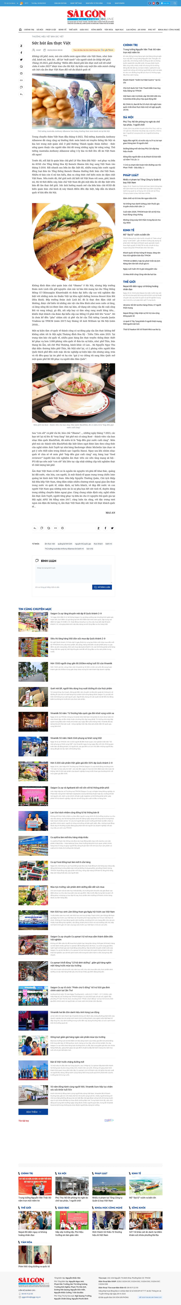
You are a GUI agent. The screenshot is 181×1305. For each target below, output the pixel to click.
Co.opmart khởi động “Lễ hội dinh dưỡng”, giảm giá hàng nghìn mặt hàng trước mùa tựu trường (80, 964)
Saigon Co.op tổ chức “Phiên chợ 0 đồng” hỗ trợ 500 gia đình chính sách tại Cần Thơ (80, 989)
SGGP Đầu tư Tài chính (94, 3)
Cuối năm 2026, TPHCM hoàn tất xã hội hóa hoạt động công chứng (141, 213)
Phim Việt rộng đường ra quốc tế (34, 1266)
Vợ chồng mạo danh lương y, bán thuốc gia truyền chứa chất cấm (141, 205)
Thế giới (73, 29)
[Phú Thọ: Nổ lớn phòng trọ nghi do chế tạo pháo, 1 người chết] (72, 1186)
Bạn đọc (119, 29)
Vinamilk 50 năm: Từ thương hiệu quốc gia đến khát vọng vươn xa (82, 713)
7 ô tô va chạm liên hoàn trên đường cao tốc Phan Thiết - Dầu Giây (142, 166)
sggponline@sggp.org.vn (31, 1297)
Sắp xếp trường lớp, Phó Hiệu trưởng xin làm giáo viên (69, 1233)
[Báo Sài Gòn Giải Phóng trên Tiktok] (157, 3)
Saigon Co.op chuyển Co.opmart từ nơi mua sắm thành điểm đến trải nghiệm (81, 938)
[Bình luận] (21, 87)
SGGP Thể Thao (76, 3)
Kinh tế (62, 29)
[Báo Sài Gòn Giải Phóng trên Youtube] (153, 3)
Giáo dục (84, 29)
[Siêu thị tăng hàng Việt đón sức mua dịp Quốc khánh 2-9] (33, 647)
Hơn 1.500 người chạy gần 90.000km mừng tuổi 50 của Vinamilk (81, 663)
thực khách (98, 544)
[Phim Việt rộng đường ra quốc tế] (35, 1254)
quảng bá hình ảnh (65, 544)
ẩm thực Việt (50, 544)
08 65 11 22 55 (27, 1294)
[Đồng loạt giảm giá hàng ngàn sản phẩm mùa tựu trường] (33, 1045)
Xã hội (40, 29)
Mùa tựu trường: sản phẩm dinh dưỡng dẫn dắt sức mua (77, 887)
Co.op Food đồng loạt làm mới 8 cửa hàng (70, 862)
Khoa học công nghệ (169, 29)
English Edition (60, 3)
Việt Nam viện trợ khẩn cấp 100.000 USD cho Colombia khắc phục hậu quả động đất (142, 97)
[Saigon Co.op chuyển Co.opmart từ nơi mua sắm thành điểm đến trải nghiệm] (33, 945)
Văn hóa (109, 29)
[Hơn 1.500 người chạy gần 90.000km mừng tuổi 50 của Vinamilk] (33, 672)
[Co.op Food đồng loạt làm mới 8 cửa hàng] (33, 870)
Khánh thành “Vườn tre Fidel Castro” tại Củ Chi (141, 81)
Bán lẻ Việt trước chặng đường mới (67, 1062)
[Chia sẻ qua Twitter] (21, 59)
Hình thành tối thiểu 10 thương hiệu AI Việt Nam (107, 1233)
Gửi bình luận (104, 587)
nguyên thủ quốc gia (83, 544)
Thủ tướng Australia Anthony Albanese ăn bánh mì (64, 549)
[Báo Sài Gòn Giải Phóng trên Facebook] (149, 3)
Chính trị (29, 29)
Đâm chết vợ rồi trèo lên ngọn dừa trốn (140, 198)
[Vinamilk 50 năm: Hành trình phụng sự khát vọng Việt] (33, 746)
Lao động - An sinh (136, 29)
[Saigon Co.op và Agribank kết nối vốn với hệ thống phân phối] (33, 796)
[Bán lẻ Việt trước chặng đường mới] (33, 1070)
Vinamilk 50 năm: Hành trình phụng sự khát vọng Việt (76, 738)
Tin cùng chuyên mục (35, 609)
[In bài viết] (21, 73)
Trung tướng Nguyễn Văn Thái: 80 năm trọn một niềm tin (142, 51)
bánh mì (109, 544)
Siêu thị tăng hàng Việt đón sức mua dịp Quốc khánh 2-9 (77, 638)
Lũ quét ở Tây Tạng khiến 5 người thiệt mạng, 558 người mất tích (142, 322)
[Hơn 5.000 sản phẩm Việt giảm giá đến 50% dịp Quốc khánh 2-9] (33, 771)
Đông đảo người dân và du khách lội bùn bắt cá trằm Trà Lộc (142, 158)
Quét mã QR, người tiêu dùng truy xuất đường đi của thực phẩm (81, 688)
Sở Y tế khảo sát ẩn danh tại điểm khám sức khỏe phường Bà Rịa (145, 1233)
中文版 (109, 3)
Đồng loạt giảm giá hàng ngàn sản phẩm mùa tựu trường (77, 1037)
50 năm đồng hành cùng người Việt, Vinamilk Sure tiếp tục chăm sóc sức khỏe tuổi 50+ (81, 1088)
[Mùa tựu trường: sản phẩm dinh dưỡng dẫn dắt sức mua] (33, 895)
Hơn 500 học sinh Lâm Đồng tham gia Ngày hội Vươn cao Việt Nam (82, 911)
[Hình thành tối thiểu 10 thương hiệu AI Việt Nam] (109, 1220)
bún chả (90, 549)
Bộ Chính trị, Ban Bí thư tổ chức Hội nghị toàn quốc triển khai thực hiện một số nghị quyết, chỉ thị (142, 107)
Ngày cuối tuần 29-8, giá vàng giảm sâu (140, 269)
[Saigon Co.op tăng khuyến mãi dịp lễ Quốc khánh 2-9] (33, 622)
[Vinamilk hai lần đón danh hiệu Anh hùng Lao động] (33, 1021)
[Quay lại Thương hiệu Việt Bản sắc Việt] (21, 94)
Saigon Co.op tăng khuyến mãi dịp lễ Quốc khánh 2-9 (76, 613)
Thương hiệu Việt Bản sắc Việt (48, 36)
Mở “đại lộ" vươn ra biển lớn (136, 234)
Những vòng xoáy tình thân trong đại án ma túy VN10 (142, 221)
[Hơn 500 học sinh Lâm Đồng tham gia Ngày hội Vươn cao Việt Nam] (33, 920)
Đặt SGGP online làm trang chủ (150, 1297)
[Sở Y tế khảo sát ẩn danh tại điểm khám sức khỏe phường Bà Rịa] (146, 1220)
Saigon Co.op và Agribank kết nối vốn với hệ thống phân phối (79, 787)
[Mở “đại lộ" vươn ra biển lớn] (146, 1186)
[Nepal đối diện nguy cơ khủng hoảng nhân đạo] (35, 1220)
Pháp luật (51, 29)
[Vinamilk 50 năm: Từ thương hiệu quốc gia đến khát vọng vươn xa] (33, 722)
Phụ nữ (152, 29)
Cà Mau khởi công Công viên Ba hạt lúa (139, 274)
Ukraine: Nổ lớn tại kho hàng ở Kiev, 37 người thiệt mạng (142, 306)
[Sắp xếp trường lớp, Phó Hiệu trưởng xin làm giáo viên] (72, 1220)
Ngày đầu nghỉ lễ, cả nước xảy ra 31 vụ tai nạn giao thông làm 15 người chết (142, 141)
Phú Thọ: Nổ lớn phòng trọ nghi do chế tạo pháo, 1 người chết (141, 123)
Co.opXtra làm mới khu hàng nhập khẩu (69, 837)
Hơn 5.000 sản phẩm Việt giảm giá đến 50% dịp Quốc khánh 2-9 (81, 763)
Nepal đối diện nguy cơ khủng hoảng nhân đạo (140, 287)
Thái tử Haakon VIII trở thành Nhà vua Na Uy (142, 329)
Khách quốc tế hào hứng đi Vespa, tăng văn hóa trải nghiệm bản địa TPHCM (141, 254)
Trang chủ (20, 29)
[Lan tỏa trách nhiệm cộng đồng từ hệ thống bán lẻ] (33, 821)
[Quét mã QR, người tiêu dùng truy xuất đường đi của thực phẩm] (33, 697)
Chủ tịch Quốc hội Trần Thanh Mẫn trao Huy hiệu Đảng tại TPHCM (142, 89)
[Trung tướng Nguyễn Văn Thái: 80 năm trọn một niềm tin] (35, 1186)
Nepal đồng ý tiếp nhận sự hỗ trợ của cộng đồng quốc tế (141, 314)
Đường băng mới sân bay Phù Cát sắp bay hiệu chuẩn (141, 149)
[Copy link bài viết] (21, 80)
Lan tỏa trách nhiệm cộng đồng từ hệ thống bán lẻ (74, 812)
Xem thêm (31, 1111)
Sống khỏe (96, 29)
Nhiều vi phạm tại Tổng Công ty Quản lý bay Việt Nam (142, 181)
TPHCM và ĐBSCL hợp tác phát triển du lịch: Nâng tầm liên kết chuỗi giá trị (141, 262)
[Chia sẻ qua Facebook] (21, 53)
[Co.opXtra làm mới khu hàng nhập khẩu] (33, 846)
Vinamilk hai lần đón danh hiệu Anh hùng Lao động (74, 1012)
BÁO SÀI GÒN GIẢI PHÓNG (90, 16)
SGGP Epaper (119, 3)
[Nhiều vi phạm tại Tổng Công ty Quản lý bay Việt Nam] (109, 1186)
